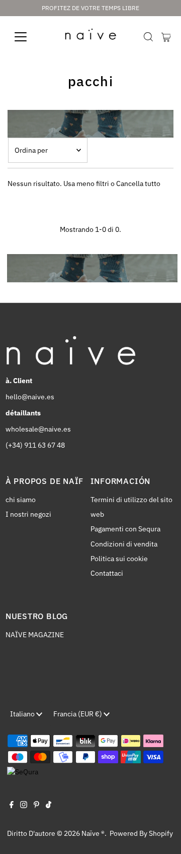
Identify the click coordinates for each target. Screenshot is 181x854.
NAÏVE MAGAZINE (35, 634)
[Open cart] (166, 37)
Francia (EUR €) (78, 713)
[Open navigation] (27, 36)
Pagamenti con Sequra (125, 528)
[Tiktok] (48, 806)
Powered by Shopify (141, 833)
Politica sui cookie (119, 558)
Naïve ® (93, 833)
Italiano (23, 713)
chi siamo (21, 499)
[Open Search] (148, 37)
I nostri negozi (28, 514)
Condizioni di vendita (123, 543)
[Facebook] (11, 806)
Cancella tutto (138, 183)
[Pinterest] (36, 806)
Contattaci (106, 573)
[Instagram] (24, 806)
